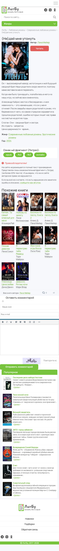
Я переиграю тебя (50, 248)
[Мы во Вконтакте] (50, 10)
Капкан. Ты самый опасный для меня (8, 216)
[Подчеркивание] (11, 322)
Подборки (29, 524)
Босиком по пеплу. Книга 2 (36, 215)
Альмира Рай (8, 223)
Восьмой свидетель (21, 412)
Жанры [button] (8, 23)
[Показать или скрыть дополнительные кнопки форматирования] (39, 322)
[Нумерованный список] (34, 322)
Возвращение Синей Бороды (25, 447)
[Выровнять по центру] (20, 322)
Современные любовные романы (41, 30)
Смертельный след (21, 483)
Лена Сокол (7, 251)
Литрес (50, 170)
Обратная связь (29, 529)
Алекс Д (34, 220)
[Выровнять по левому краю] (16, 322)
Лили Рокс (35, 251)
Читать (39, 48)
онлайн (40, 154)
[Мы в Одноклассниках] (55, 10)
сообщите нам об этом (30, 182)
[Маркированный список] (30, 322)
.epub (8, 154)
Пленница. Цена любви (8, 283)
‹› (17, 387)
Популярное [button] (11, 372)
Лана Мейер (44, 42)
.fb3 (29, 154)
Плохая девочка (6, 247)
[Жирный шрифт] (3, 322)
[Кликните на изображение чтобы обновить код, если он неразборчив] (31, 361)
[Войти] (3, 3)
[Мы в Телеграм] (45, 10)
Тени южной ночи (20, 394)
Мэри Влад (21, 287)
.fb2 (19, 154)
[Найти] (54, 17)
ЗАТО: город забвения (22, 429)
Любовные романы (17, 30)
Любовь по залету (21, 214)
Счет (15, 465)
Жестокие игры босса (35, 247)
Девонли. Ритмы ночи (22, 283)
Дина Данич (7, 287)
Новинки (29, 518)
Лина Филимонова (22, 219)
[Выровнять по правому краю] (25, 322)
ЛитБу (4, 30)
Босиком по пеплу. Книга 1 (51, 215)
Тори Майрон (20, 258)
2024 (8, 140)
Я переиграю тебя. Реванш (21, 249)
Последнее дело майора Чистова (27, 377)
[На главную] (12, 10)
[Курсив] (7, 322)
